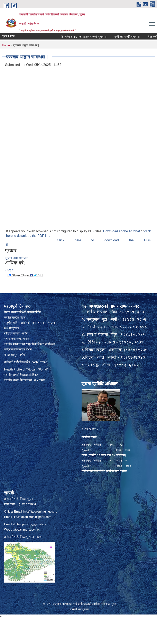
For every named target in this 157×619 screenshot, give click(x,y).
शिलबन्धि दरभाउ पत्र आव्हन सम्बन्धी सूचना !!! (73, 36)
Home (6, 45)
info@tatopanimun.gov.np (40, 511)
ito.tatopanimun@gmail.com (32, 516)
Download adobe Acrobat (122, 231)
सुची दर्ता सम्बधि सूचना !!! (117, 36)
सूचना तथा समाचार (16, 258)
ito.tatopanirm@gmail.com (30, 524)
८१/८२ (9, 270)
